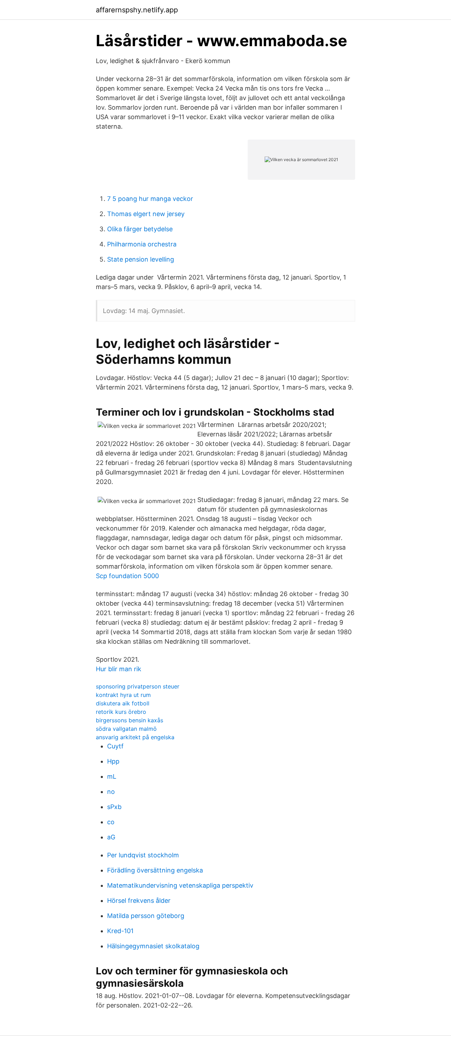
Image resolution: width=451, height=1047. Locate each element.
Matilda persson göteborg (145, 915)
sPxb (114, 806)
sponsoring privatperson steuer (137, 686)
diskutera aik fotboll (122, 703)
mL (111, 776)
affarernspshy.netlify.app (137, 9)
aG (111, 837)
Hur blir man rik (118, 669)
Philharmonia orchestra (142, 244)
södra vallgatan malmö (126, 728)
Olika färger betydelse (140, 229)
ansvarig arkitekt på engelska (135, 737)
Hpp (113, 761)
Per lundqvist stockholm (143, 855)
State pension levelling (140, 259)
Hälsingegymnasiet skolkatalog (153, 946)
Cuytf (115, 746)
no (111, 791)
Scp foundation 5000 (127, 576)
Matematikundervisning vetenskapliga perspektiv (180, 885)
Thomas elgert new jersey (146, 214)
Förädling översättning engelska (155, 870)
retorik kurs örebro (121, 711)
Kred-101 (120, 931)
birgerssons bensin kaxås (129, 720)
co (111, 822)
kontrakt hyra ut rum (123, 694)
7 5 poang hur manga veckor (150, 198)
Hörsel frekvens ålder (139, 900)
